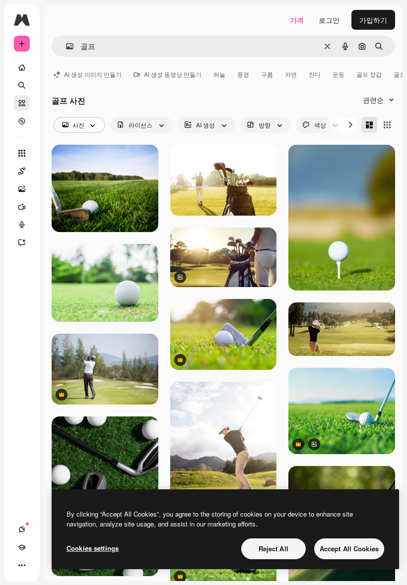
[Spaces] (22, 171)
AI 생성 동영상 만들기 (173, 74)
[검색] (22, 85)
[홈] (22, 67)
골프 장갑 (369, 74)
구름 (267, 74)
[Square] (387, 125)
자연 (291, 74)
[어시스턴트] (22, 242)
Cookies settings (93, 548)
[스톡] (22, 103)
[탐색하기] (22, 121)
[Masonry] (369, 125)
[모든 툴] (22, 153)
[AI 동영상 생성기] (22, 207)
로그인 (329, 20)
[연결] (22, 529)
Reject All (273, 548)
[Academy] (22, 547)
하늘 (219, 74)
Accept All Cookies (349, 548)
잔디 (315, 74)
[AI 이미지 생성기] (22, 189)
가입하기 (373, 20)
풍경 (243, 74)
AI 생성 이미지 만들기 (93, 74)
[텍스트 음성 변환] (22, 225)
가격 (297, 20)
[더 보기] (22, 565)
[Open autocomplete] (65, 46)
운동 (338, 74)
